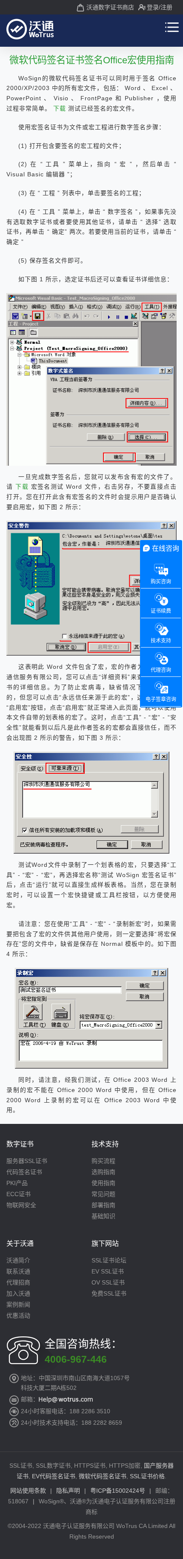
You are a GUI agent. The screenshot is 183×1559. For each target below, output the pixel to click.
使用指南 (103, 1183)
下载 (60, 108)
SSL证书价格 (147, 1476)
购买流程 (103, 1160)
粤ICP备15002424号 (117, 1490)
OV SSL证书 (108, 1282)
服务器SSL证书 (26, 1160)
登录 (153, 7)
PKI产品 (17, 1183)
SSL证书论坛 (109, 1260)
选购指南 (103, 1172)
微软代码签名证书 (102, 1476)
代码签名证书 (24, 1172)
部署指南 (103, 1205)
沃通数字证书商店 (110, 7)
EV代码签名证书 (53, 1476)
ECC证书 (18, 1194)
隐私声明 (68, 1490)
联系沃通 (18, 1271)
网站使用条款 (28, 1490)
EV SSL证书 (108, 1271)
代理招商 (18, 1282)
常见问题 (103, 1194)
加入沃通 (18, 1293)
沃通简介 (18, 1260)
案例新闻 (18, 1304)
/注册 (165, 7)
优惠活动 (18, 1315)
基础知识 (103, 1216)
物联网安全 (21, 1205)
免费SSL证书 (109, 1293)
